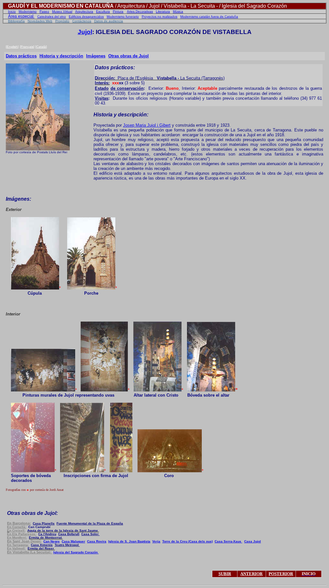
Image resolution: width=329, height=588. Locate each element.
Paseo (44, 11)
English (12, 46)
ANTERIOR (251, 573)
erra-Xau (228, 541)
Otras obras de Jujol (128, 56)
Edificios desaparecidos (86, 16)
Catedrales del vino (51, 16)
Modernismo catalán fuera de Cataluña (209, 16)
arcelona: (19, 523)
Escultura (103, 11)
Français (27, 46)
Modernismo (28, 11)
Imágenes (95, 56)
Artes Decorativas (140, 11)
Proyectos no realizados (159, 16)
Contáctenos (81, 21)
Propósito (62, 21)
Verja (156, 541)
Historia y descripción (61, 56)
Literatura (163, 11)
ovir (96, 541)
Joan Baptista (129, 541)
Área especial (20, 16)
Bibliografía (16, 21)
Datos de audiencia (108, 21)
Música (178, 11)
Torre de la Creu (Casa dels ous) (187, 541)
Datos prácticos (21, 56)
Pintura (118, 11)
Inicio (12, 11)
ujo (252, 541)
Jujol (85, 32)
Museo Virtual (62, 11)
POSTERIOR (281, 573)
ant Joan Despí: (24, 541)
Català (41, 46)
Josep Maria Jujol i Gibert (147, 125)
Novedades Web (40, 21)
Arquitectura (84, 11)
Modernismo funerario (123, 16)
